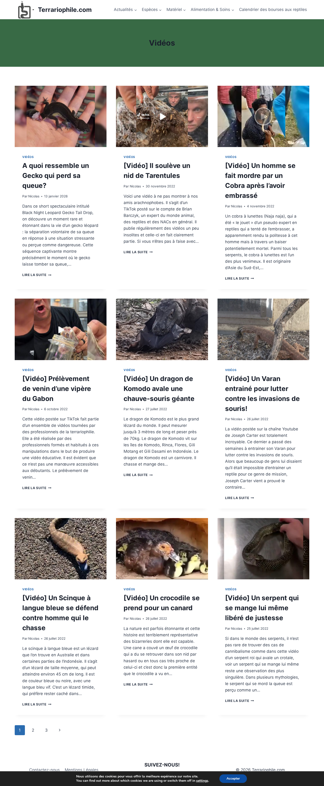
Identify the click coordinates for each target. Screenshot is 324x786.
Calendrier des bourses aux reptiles (273, 9)
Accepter (233, 778)
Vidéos (28, 157)
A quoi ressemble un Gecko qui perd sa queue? (55, 176)
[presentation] (60, 116)
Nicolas (33, 196)
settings (202, 781)
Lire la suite (36, 275)
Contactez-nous (44, 769)
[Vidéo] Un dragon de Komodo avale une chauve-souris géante (159, 389)
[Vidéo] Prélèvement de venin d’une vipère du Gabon (56, 389)
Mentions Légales (81, 769)
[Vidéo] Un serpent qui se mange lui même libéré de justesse (262, 608)
